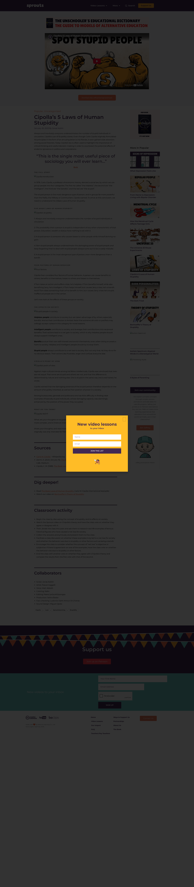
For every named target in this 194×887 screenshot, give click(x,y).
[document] (97, 443)
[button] (124, 419)
